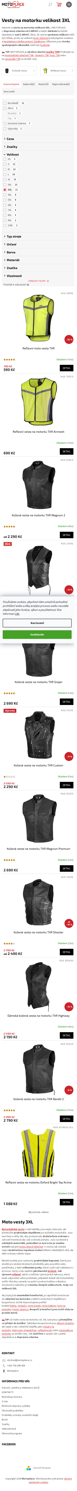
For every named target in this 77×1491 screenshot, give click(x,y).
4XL (12, 195)
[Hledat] (50, 4)
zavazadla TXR (12, 59)
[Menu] (69, 4)
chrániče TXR (42, 55)
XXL (12, 185)
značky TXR (52, 52)
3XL (13, 190)
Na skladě (16, 103)
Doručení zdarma (19, 123)
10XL (12, 225)
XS (11, 159)
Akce (12, 108)
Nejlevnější (29, 84)
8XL (12, 215)
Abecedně (9, 91)
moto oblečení (41, 38)
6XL (12, 205)
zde (17, 614)
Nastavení (37, 623)
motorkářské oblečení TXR (19, 55)
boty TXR (55, 55)
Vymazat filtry (37, 281)
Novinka (14, 113)
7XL (12, 210)
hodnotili (45, 45)
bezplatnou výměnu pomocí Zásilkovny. (25, 41)
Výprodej (15, 129)
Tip (12, 118)
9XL (12, 220)
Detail (67, 368)
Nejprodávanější (61, 84)
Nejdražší (43, 84)
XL (12, 179)
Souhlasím (37, 635)
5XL (12, 200)
